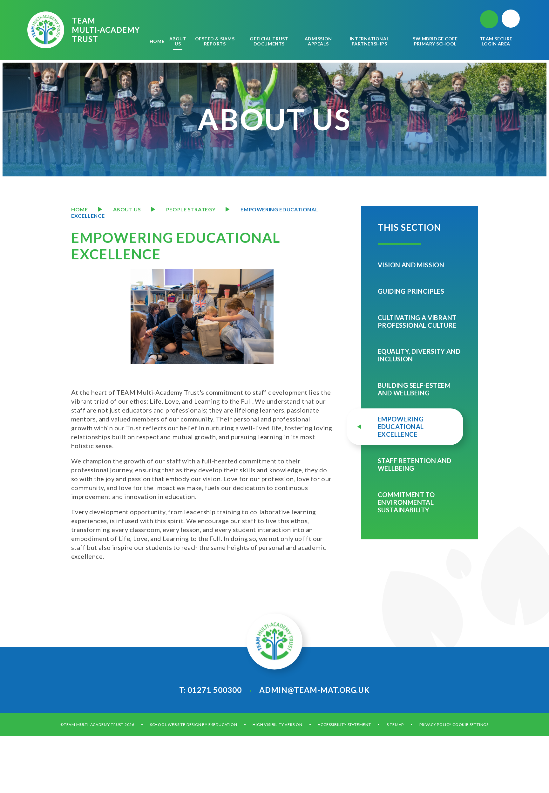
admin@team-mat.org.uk (314, 689)
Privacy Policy (435, 724)
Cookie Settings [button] (470, 724)
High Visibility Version (277, 724)
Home (79, 209)
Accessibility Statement (344, 724)
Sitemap (395, 724)
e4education (222, 724)
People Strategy (191, 209)
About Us (127, 209)
